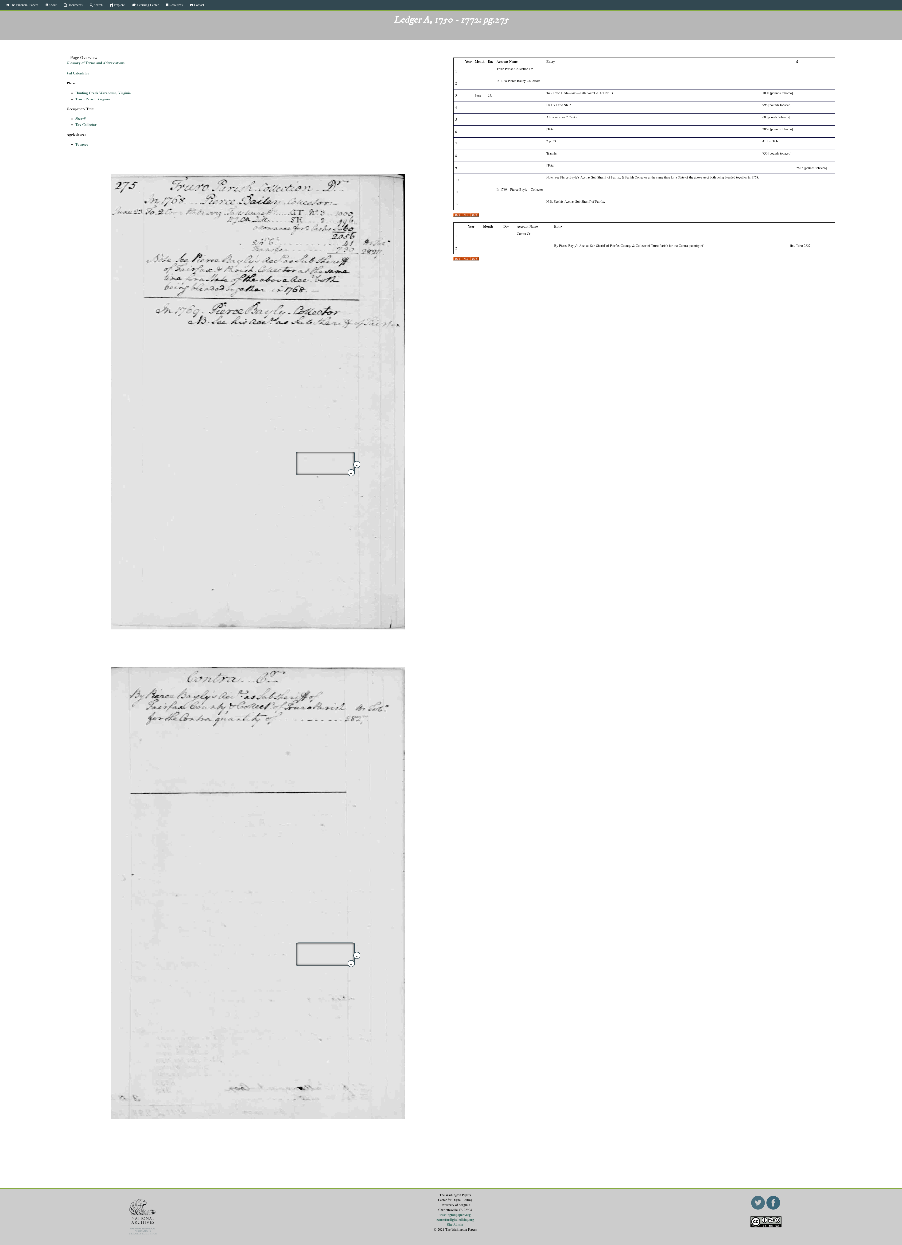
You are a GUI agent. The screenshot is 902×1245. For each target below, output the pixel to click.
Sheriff (80, 118)
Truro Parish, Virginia (92, 98)
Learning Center (147, 5)
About (52, 5)
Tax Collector (86, 124)
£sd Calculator (78, 73)
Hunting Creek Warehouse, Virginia (103, 92)
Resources (175, 5)
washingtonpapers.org (455, 1214)
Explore (119, 5)
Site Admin (455, 1224)
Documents (74, 5)
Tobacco (81, 144)
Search (98, 5)
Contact (198, 5)
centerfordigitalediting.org (455, 1219)
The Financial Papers (23, 5)
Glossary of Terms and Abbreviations (95, 62)
